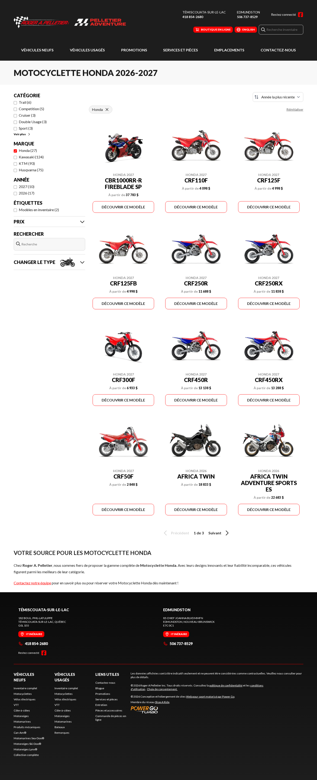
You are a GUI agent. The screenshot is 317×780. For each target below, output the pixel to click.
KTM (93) (27, 163)
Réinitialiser (294, 109)
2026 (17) (26, 193)
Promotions (134, 50)
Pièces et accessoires (108, 710)
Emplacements (229, 50)
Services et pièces (180, 50)
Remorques (62, 732)
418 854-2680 (192, 17)
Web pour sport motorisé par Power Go (210, 696)
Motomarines (22, 721)
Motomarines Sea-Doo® (29, 738)
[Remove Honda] (107, 109)
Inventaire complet (25, 688)
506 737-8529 (247, 17)
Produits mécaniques (27, 727)
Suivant (214, 533)
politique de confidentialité (226, 685)
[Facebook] (300, 14)
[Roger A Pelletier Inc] (72, 22)
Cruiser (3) (27, 115)
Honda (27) (28, 150)
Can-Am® (20, 732)
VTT (16, 705)
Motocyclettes (23, 693)
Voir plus (20, 134)
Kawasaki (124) (31, 157)
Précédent (180, 533)
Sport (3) (26, 128)
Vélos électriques (25, 699)
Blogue (99, 688)
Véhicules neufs (37, 50)
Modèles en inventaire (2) (39, 209)
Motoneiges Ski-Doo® (27, 744)
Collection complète (26, 755)
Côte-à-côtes (22, 710)
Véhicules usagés (87, 50)
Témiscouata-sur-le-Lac (204, 12)
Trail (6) (25, 102)
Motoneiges (21, 716)
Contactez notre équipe (32, 583)
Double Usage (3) (33, 121)
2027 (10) (26, 186)
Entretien (101, 705)
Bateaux (60, 727)
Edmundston (248, 12)
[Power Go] (183, 709)
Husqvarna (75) (31, 170)
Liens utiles (107, 674)
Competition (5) (31, 109)
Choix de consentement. (162, 689)
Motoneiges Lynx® (25, 749)
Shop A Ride (162, 702)
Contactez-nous (278, 50)
